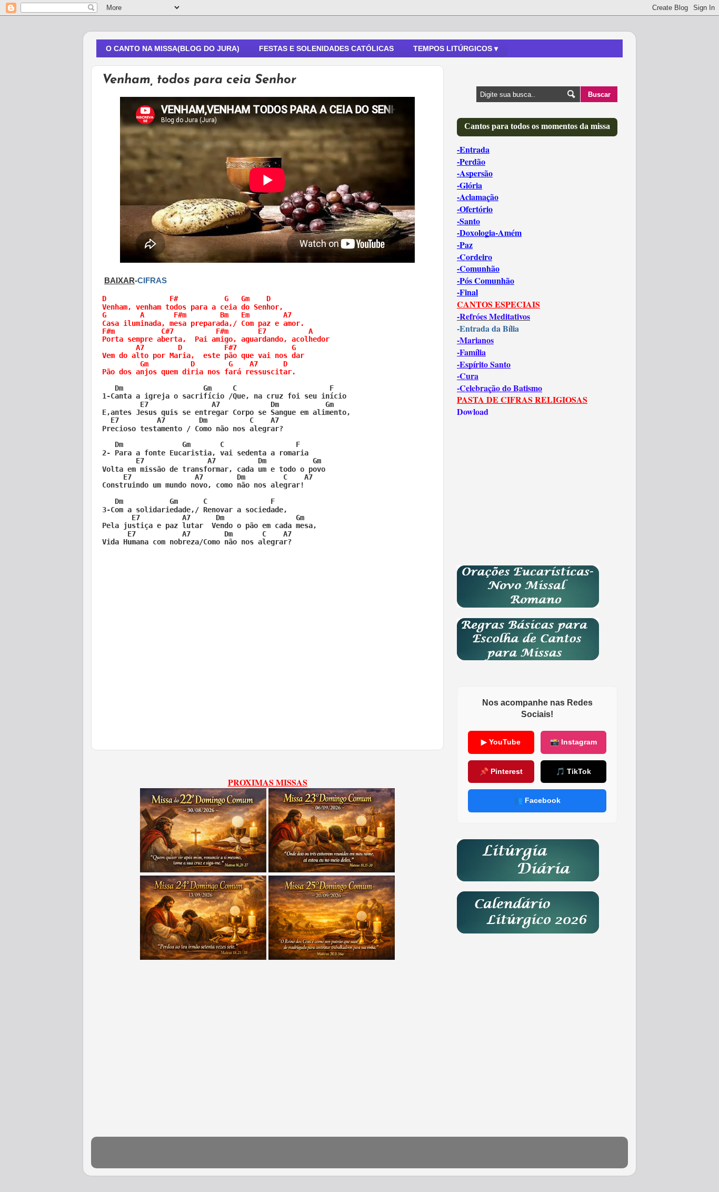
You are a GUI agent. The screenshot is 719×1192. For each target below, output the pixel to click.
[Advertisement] (267, 635)
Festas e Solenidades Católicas (326, 48)
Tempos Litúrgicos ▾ (455, 48)
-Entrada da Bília (488, 328)
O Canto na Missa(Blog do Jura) (172, 48)
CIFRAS (152, 280)
